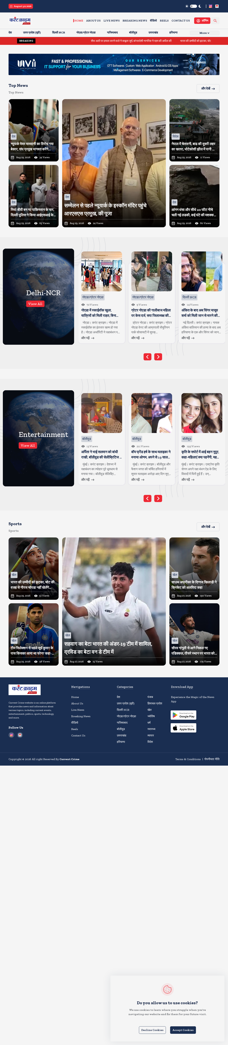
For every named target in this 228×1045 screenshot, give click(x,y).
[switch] (193, 6)
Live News (111, 20)
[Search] (215, 20)
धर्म (149, 722)
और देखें (205, 88)
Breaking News (135, 20)
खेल (149, 709)
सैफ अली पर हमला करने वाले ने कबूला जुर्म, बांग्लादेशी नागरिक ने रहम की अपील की (85, 41)
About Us (93, 20)
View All (35, 304)
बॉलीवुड (121, 729)
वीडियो (153, 20)
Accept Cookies (183, 1030)
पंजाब (150, 697)
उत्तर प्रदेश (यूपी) (125, 703)
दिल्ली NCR (123, 709)
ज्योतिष (151, 716)
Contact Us (181, 20)
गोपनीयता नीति (211, 759)
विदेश (150, 742)
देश (118, 697)
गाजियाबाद (122, 722)
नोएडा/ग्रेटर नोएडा (126, 716)
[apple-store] (183, 728)
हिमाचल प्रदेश (154, 703)
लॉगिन (205, 20)
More (203, 33)
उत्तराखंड (121, 735)
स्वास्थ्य (151, 729)
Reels (164, 20)
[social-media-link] (210, 6)
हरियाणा (121, 742)
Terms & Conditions (188, 759)
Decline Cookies (152, 1030)
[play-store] (183, 715)
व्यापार (150, 735)
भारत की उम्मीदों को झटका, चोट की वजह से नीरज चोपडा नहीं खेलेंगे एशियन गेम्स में (174, 41)
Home (78, 20)
